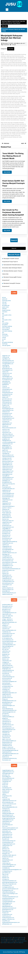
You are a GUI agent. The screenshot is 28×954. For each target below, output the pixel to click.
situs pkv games (6, 345)
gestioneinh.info (6, 514)
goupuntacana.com (7, 368)
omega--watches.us (7, 619)
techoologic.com (6, 540)
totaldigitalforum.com (7, 565)
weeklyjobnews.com (7, 900)
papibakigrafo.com (7, 731)
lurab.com (4, 586)
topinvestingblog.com (7, 646)
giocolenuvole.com (7, 399)
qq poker (11, 942)
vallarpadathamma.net (7, 820)
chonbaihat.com (6, 691)
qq (3, 340)
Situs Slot (4, 26)
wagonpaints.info (6, 503)
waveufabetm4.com (7, 474)
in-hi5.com (5, 786)
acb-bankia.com (6, 872)
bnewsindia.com (6, 532)
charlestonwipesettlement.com (10, 896)
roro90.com (5, 783)
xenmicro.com (6, 387)
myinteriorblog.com (7, 530)
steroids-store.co (6, 696)
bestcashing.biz (6, 683)
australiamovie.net (7, 607)
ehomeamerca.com (7, 413)
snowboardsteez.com (7, 842)
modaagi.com (5, 662)
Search (14, 240)
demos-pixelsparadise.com (9, 630)
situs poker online (6, 315)
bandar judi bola (6, 310)
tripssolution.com (6, 432)
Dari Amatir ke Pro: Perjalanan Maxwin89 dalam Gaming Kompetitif (13, 212)
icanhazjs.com (6, 732)
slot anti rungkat (11, 941)
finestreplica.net (6, 487)
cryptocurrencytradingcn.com (10, 893)
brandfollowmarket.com (8, 898)
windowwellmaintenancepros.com (11, 922)
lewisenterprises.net (7, 392)
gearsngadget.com (7, 447)
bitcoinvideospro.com (7, 802)
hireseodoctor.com (7, 448)
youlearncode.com (7, 403)
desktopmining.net (7, 744)
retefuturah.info (6, 491)
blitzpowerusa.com (7, 836)
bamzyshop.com (6, 535)
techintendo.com (6, 415)
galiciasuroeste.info (7, 665)
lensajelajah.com (6, 383)
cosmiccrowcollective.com (9, 804)
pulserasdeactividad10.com (9, 740)
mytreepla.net (5, 453)
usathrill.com (5, 544)
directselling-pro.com (7, 583)
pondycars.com (6, 536)
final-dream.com (6, 511)
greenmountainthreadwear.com (10, 888)
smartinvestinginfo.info (8, 493)
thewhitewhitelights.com (8, 705)
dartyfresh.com (6, 391)
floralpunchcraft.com (7, 856)
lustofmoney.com (6, 916)
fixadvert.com (5, 623)
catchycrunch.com (7, 373)
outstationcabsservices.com (9, 552)
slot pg (4, 337)
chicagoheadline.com (7, 363)
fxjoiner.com (5, 573)
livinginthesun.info (7, 796)
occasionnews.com (7, 914)
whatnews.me (5, 509)
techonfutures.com (7, 538)
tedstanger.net (6, 498)
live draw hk (5, 336)
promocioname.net (7, 678)
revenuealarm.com (7, 584)
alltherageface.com (7, 576)
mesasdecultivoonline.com (9, 829)
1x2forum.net (5, 357)
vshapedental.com (7, 546)
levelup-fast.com (6, 451)
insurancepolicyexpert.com (9, 641)
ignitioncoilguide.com (7, 588)
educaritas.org (6, 381)
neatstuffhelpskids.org (8, 670)
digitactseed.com (6, 424)
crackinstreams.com (7, 443)
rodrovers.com (6, 431)
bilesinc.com (5, 659)
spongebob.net (6, 810)
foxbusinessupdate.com (8, 866)
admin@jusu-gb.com (19, 43)
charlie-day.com (6, 863)
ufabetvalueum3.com (7, 467)
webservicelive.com (7, 594)
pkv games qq (5, 305)
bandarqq (16, 937)
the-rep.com (5, 649)
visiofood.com (5, 524)
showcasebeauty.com (7, 639)
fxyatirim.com (5, 405)
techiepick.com (6, 533)
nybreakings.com (6, 551)
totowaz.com (5, 895)
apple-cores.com (6, 739)
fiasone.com (5, 858)
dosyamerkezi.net (6, 636)
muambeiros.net (6, 688)
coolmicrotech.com (7, 557)
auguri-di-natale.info (7, 615)
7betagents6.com (6, 440)
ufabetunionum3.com (7, 466)
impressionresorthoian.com (9, 880)
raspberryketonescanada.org (9, 541)
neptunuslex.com (6, 614)
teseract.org (5, 519)
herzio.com (5, 784)
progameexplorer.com (7, 580)
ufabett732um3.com (7, 500)
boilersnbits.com (6, 831)
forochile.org (5, 673)
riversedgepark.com (7, 370)
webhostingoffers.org (7, 410)
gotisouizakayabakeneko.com (9, 807)
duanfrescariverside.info (8, 484)
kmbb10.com (5, 847)
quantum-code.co (6, 508)
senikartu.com (5, 791)
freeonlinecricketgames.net (9, 681)
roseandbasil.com (6, 704)
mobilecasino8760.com (8, 716)
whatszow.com (6, 411)
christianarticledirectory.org (9, 758)
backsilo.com (5, 877)
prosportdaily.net (6, 516)
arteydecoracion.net (7, 697)
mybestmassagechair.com (9, 712)
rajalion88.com (6, 367)
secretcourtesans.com (8, 360)
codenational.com (6, 578)
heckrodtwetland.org (7, 708)
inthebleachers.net (7, 745)
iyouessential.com (6, 400)
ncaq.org (4, 386)
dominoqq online (6, 300)
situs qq (4, 302)
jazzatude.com (6, 654)
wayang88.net (5, 475)
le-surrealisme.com (7, 638)
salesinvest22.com (7, 517)
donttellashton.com (7, 780)
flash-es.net (5, 874)
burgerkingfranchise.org (8, 818)
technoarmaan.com (7, 567)
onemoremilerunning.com (8, 840)
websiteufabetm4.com (8, 477)
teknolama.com (6, 823)
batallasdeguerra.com (7, 667)
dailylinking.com (6, 395)
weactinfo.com (6, 850)
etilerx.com (5, 485)
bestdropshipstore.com (8, 418)
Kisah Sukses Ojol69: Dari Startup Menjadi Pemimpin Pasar (13, 183)
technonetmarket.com (7, 496)
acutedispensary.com (7, 890)
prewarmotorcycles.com (8, 633)
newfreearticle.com (7, 834)
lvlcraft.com (5, 426)
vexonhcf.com (5, 628)
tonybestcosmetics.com (8, 570)
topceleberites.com (7, 463)
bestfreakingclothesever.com (9, 882)
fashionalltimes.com (7, 564)
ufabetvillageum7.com (7, 471)
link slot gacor (5, 329)
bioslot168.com (6, 591)
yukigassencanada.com (8, 435)
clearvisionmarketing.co (8, 506)
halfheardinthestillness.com (9, 710)
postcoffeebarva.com (7, 815)
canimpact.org (6, 734)
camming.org (5, 365)
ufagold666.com (6, 528)
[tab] (7, 9)
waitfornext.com (6, 504)
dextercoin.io (5, 756)
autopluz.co (5, 625)
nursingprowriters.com (8, 887)
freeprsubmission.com (8, 527)
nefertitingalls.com (7, 376)
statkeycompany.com (7, 643)
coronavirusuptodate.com (8, 442)
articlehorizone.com (7, 437)
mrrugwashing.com (7, 871)
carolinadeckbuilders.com (9, 644)
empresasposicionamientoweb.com (11, 568)
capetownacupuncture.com (9, 800)
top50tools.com (6, 648)
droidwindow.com (6, 525)
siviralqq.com (5, 879)
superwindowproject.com (8, 729)
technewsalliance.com (8, 495)
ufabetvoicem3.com (7, 472)
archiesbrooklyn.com (7, 686)
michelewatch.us (6, 617)
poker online (5, 307)
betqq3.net (5, 718)
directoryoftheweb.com (8, 778)
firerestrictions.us (6, 684)
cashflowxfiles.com (7, 845)
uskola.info (5, 501)
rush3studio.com (6, 781)
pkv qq (4, 297)
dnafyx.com (5, 397)
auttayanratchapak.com (8, 813)
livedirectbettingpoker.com (9, 864)
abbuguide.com (6, 407)
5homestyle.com (6, 760)
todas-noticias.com (7, 789)
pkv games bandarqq (7, 342)
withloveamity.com (7, 402)
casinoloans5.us (6, 720)
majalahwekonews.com (8, 771)
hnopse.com (5, 912)
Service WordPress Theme (10, 952)
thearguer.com (6, 853)
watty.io (4, 794)
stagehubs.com (6, 355)
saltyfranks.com (6, 651)
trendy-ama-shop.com (8, 520)
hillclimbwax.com (6, 911)
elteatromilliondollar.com (8, 816)
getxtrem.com (5, 848)
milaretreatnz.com (6, 660)
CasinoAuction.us (6, 721)
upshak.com (5, 876)
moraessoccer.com (7, 672)
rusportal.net (5, 792)
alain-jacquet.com (6, 805)
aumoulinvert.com (6, 726)
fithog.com (5, 699)
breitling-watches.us (7, 620)
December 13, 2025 (8, 43)
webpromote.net (6, 694)
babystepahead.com (7, 906)
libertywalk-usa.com (7, 606)
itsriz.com (4, 797)
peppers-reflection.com (8, 919)
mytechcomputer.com (7, 589)
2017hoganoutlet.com (7, 773)
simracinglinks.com (7, 635)
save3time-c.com (6, 627)
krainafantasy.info (6, 787)
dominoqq (4, 334)
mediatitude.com (6, 632)
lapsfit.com (5, 450)
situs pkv (4, 303)
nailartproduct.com (7, 423)
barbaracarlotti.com (7, 742)
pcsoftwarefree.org (7, 394)
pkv (3, 313)
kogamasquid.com (6, 752)
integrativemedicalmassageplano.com (12, 869)
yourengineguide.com (7, 549)
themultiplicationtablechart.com (10, 753)
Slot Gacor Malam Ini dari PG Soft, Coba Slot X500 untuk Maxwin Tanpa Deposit (13, 22)
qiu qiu (4, 339)
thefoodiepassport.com (8, 728)
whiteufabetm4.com (7, 479)
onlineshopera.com (7, 389)
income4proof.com (7, 379)
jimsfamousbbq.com (7, 604)
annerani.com (5, 652)
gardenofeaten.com (7, 837)
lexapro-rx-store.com (7, 747)
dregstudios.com (6, 668)
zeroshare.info (6, 657)
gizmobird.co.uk (6, 609)
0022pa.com (5, 656)
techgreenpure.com (7, 416)
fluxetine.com (5, 715)
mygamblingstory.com (7, 770)
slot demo (4, 311)
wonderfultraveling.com (8, 676)
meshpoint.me (5, 808)
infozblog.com (6, 689)
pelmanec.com (6, 775)
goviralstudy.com (6, 736)
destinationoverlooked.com (9, 908)
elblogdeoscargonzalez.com (9, 692)
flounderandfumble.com (8, 488)
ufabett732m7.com (7, 522)
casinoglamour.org (7, 755)
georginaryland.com (7, 702)
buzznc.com (5, 572)
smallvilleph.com (6, 664)
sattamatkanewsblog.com (8, 892)
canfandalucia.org (6, 548)
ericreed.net (5, 713)
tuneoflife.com (6, 920)
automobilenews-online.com (9, 562)
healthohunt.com (6, 490)
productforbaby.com (7, 824)
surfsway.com (5, 421)
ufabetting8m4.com (7, 464)
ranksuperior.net (6, 904)
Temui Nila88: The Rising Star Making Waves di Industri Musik (12, 155)
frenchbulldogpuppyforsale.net (10, 750)
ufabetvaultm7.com (7, 469)
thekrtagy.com (5, 554)
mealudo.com (5, 861)
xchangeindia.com (7, 556)
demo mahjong (6, 327)
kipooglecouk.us (6, 723)
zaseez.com (5, 371)
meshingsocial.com (7, 852)
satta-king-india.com (7, 434)
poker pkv (4, 299)
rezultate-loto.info (6, 458)
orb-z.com (5, 826)
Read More (8, 172)
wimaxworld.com (6, 680)
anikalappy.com (6, 480)
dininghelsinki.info (7, 482)
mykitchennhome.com (8, 724)
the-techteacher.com (7, 560)
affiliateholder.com (7, 924)
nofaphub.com (6, 375)
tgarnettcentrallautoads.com (9, 622)
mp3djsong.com (6, 611)
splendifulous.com (7, 459)
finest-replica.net (6, 512)
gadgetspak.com (6, 445)
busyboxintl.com (6, 812)
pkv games (5, 324)
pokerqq (4, 308)
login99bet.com (6, 359)
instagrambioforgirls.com (8, 844)
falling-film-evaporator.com (9, 884)
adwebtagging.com (7, 903)
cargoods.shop (6, 799)
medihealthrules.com (7, 543)
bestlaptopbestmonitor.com (9, 700)
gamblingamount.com (7, 909)
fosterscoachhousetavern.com (10, 828)
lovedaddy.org (5, 868)
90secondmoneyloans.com (9, 427)
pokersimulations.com (7, 455)
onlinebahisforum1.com (8, 362)
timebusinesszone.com (8, 917)
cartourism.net (6, 737)
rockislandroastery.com (8, 581)
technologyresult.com (7, 408)
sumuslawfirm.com (7, 885)
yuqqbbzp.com (6, 439)
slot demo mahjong (7, 326)
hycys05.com (5, 839)
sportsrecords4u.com (7, 461)
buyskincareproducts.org (8, 748)
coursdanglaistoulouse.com (9, 612)
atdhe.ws (4, 707)
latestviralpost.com (7, 832)
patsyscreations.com (7, 378)
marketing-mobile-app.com (9, 855)
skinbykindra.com (6, 575)
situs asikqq (5, 323)
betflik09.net (5, 384)
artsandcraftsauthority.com (9, 592)
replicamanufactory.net (8, 456)
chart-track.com (6, 675)
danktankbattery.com (7, 860)
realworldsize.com (7, 821)
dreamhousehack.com (8, 559)
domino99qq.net (6, 776)
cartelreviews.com (7, 419)
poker (2, 937)
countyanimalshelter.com (8, 901)
